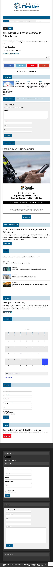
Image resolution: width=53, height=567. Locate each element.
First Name (6, 395)
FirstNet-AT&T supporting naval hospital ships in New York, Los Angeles (8, 92)
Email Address (7, 390)
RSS (42, 565)
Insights (17, 81)
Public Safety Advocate (10, 413)
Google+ (34, 565)
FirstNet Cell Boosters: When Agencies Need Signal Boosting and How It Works (29, 269)
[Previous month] (6, 330)
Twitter (29, 565)
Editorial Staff (11, 40)
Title (4, 407)
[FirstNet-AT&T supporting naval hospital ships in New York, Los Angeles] (8, 86)
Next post (31, 71)
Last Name (6, 399)
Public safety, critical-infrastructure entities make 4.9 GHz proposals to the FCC (32, 86)
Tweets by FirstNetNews (10, 460)
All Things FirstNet (9, 412)
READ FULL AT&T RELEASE (11, 54)
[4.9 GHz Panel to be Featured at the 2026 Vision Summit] (7, 278)
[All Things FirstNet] (26, 6)
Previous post (22, 71)
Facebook (45, 564)
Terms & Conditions (18, 564)
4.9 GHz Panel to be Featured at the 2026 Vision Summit (24, 277)
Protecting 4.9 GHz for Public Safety (14, 302)
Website (6, 130)
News (4, 87)
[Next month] (47, 330)
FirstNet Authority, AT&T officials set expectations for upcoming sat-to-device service (21, 257)
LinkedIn (38, 565)
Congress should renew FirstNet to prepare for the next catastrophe (20, 85)
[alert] (26, 373)
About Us (28, 564)
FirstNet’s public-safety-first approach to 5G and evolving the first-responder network (44, 86)
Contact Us (33, 564)
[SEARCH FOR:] (43, 21)
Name (5, 121)
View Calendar (8, 377)
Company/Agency (7, 403)
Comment (6, 110)
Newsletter (39, 564)
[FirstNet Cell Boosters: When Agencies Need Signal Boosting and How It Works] (7, 270)
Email (5, 125)
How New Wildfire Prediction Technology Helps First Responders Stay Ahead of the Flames (29, 285)
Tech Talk (6, 251)
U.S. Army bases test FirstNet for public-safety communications (16, 263)
